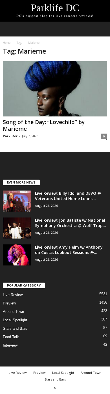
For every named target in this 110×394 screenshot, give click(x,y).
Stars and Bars (15, 328)
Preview (9, 303)
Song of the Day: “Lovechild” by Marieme (44, 125)
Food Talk (11, 337)
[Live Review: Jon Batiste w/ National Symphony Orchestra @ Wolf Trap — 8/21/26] (17, 228)
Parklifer (10, 136)
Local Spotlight (15, 320)
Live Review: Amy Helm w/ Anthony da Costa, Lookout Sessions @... (69, 249)
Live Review (13, 295)
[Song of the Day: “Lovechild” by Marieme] (55, 88)
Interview (10, 345)
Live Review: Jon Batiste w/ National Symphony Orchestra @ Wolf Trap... (70, 222)
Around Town (13, 312)
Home (6, 43)
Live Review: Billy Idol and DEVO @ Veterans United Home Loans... (68, 196)
